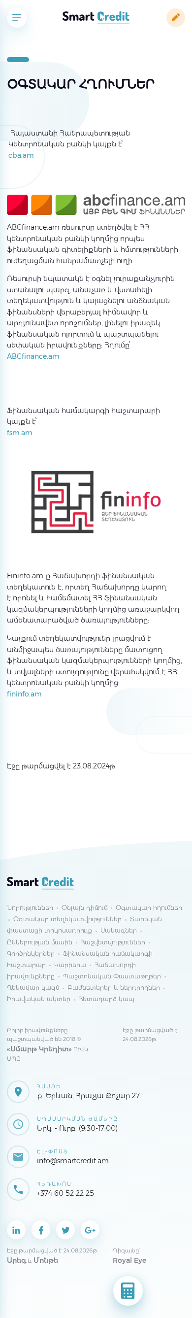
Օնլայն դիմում (85, 907)
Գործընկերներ (32, 953)
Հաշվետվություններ (114, 942)
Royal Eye (129, 1260)
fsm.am (19, 432)
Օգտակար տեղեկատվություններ (68, 919)
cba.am (21, 155)
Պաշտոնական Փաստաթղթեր (113, 976)
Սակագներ (119, 930)
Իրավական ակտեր (39, 999)
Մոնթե (45, 1260)
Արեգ (16, 1260)
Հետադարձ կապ (106, 999)
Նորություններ (31, 907)
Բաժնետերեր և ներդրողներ (114, 987)
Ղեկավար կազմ (34, 987)
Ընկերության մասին (40, 942)
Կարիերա (71, 965)
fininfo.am (24, 694)
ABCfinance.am (33, 356)
